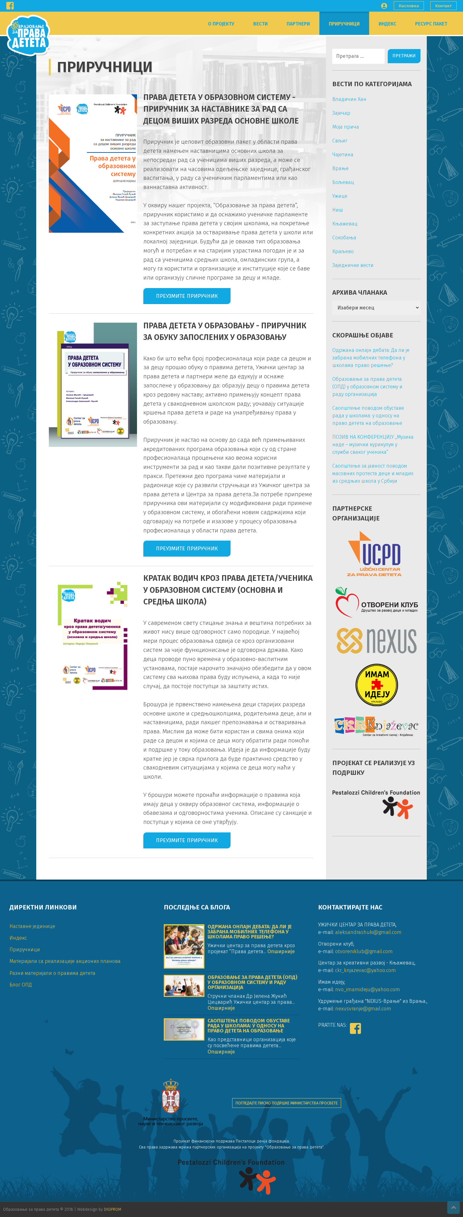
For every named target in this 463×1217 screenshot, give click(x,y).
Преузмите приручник (187, 296)
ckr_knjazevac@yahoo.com (365, 970)
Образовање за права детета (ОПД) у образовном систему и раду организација (367, 386)
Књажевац (344, 224)
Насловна (409, 5)
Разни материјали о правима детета (52, 973)
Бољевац (343, 182)
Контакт (443, 5)
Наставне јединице (32, 926)
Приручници (344, 24)
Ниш (337, 210)
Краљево (343, 251)
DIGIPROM (112, 1209)
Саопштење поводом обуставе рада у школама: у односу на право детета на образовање (368, 415)
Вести (260, 24)
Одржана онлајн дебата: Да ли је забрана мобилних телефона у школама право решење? (370, 357)
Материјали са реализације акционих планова (65, 961)
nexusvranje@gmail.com (363, 1009)
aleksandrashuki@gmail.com (368, 932)
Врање (340, 168)
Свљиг (339, 141)
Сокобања (344, 238)
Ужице (339, 196)
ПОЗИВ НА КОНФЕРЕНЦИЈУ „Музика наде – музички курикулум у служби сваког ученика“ (373, 444)
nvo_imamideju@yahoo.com (367, 989)
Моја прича (345, 127)
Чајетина (342, 155)
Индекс (387, 24)
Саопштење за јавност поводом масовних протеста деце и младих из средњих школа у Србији (372, 473)
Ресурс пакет (431, 24)
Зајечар (341, 113)
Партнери (298, 24)
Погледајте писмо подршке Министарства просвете (287, 1103)
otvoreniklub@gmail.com (364, 951)
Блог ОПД (20, 985)
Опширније (280, 951)
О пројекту (221, 24)
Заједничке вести (353, 265)
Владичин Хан (349, 99)
